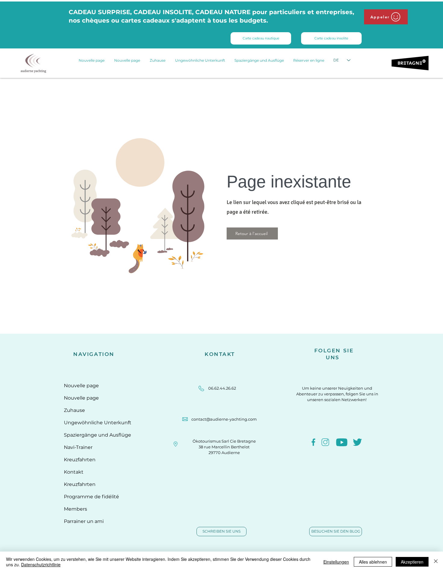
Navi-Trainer (78, 447)
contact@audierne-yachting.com (224, 419)
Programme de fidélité (91, 496)
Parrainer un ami (84, 521)
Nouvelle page (81, 385)
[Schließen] (435, 561)
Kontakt (73, 472)
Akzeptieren (412, 562)
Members (75, 509)
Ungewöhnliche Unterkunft (94, 422)
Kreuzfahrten (80, 459)
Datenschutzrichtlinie (41, 564)
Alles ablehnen (373, 562)
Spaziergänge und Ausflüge (94, 435)
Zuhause (74, 410)
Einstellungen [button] (336, 562)
